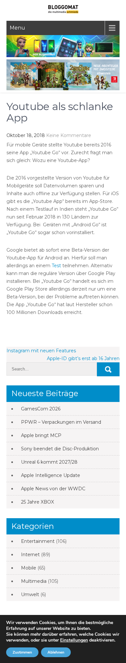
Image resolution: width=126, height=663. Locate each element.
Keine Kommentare (68, 135)
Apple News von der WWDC (53, 489)
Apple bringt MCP (41, 435)
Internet (30, 554)
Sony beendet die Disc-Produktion (60, 449)
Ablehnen (55, 652)
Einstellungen (74, 640)
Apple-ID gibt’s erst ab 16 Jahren (83, 358)
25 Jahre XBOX (37, 502)
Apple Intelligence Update (50, 475)
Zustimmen (22, 652)
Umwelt (30, 594)
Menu (17, 28)
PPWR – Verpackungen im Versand (61, 422)
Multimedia (34, 581)
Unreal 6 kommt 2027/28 (49, 462)
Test (56, 266)
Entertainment (38, 541)
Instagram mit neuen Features (41, 351)
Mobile (28, 568)
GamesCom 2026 (40, 409)
